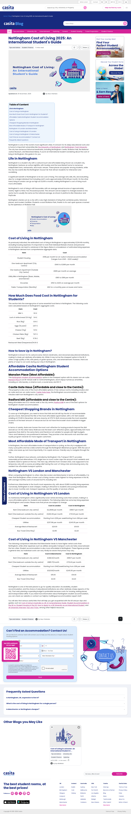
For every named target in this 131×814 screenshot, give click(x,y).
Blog (104, 793)
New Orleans (95, 802)
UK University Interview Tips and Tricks (23, 607)
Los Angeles (95, 793)
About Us (121, 799)
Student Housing (76, 31)
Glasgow (62, 793)
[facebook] (12, 793)
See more (63, 805)
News (104, 796)
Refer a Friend (123, 802)
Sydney (82, 787)
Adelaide (83, 799)
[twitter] (20, 793)
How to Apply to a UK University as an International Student (61, 605)
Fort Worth (94, 790)
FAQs (120, 793)
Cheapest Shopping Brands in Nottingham (24, 123)
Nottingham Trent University (76, 147)
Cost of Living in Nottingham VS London (22, 131)
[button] (43, 645)
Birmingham (63, 790)
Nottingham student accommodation (27, 377)
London (62, 787)
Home (5, 16)
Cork (72, 790)
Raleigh (93, 799)
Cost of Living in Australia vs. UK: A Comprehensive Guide (43, 603)
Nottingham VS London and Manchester (23, 129)
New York (94, 787)
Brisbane (83, 793)
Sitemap (106, 787)
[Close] (19, 641)
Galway (73, 793)
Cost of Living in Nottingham (19, 111)
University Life (32, 31)
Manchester (63, 802)
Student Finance (107, 31)
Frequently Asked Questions (18, 140)
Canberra (83, 802)
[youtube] (28, 793)
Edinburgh (63, 799)
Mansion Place (14, 380)
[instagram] (16, 793)
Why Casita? (107, 802)
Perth (82, 796)
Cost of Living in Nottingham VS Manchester (24, 134)
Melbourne (83, 790)
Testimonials (107, 799)
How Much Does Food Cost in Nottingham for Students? (28, 114)
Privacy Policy (123, 790)
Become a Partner (109, 790)
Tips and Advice (18, 31)
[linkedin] (24, 793)
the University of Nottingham (49, 147)
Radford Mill (58, 402)
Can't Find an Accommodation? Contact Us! (24, 137)
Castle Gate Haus (43, 392)
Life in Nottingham (16, 109)
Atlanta (93, 796)
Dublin (73, 787)
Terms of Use (123, 787)
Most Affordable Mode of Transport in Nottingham (26, 126)
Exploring (56, 31)
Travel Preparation (91, 31)
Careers (65, 31)
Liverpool (62, 796)
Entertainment (45, 31)
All (9, 31)
